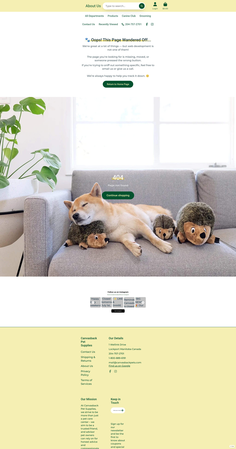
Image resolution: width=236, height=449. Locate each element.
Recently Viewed (108, 24)
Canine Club (129, 15)
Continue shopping (118, 195)
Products (113, 15)
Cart (165, 6)
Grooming (145, 15)
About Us (93, 6)
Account (155, 6)
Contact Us (88, 24)
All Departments (94, 15)
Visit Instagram (118, 311)
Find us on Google (119, 365)
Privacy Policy (85, 373)
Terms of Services (86, 382)
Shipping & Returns (88, 358)
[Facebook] (146, 24)
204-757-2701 (133, 24)
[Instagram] (152, 24)
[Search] (142, 6)
